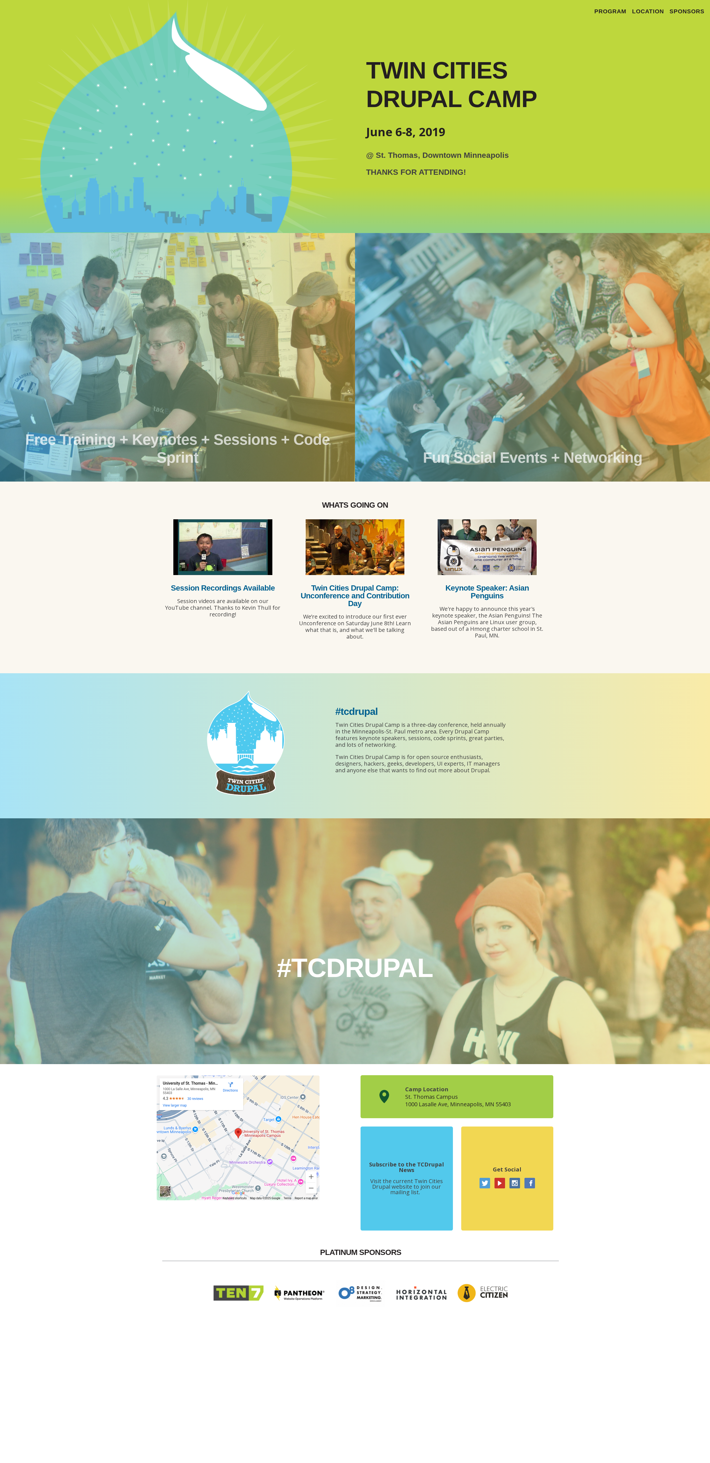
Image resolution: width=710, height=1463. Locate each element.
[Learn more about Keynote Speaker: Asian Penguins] (487, 573)
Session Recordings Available (223, 588)
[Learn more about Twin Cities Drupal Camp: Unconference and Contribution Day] (355, 573)
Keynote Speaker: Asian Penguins (487, 592)
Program (610, 11)
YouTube (500, 1183)
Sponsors (687, 11)
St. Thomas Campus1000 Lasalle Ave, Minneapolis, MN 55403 (458, 1100)
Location (648, 11)
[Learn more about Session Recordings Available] (222, 573)
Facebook (529, 1183)
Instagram (514, 1183)
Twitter (485, 1183)
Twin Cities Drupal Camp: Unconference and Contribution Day (355, 596)
